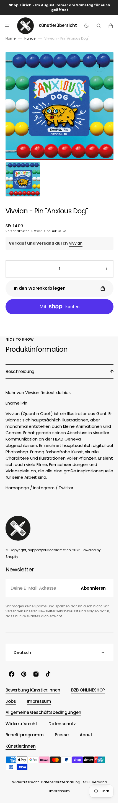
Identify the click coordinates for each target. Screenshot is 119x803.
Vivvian (75, 243)
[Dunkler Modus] (85, 25)
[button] (8, 25)
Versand (97, 782)
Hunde (29, 38)
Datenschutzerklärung (58, 782)
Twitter (66, 488)
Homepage (17, 488)
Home (10, 38)
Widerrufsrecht (23, 782)
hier (66, 392)
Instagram (44, 488)
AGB (83, 782)
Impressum (57, 791)
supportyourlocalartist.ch (49, 550)
